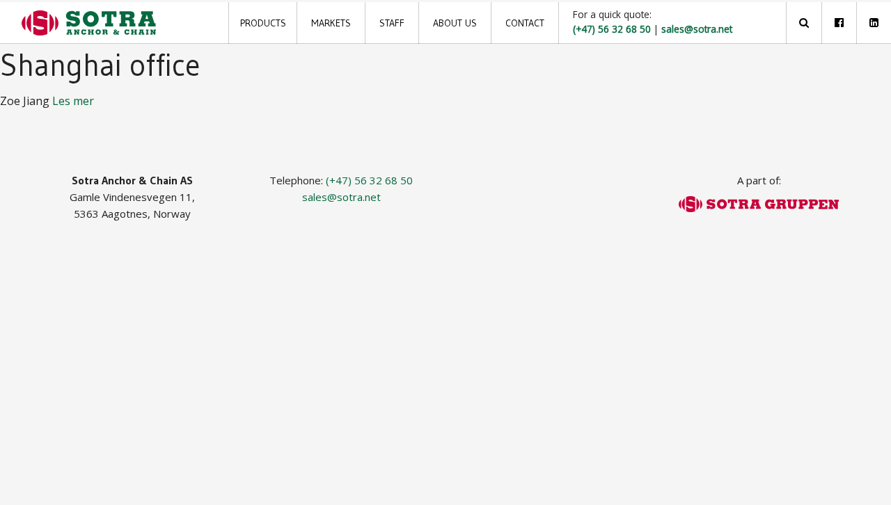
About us (455, 23)
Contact (524, 23)
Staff (391, 23)
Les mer (73, 101)
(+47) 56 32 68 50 (369, 180)
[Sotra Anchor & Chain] (89, 23)
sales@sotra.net (341, 197)
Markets (331, 23)
